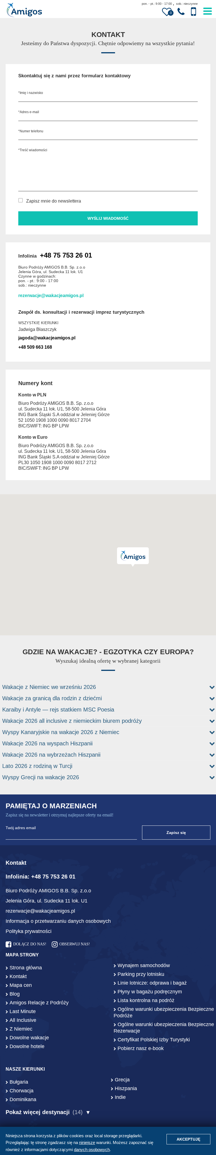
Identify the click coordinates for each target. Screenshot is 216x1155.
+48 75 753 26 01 (66, 255)
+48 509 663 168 (35, 347)
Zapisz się (176, 832)
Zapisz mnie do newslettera (53, 201)
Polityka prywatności (28, 931)
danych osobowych (92, 1149)
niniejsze (87, 1142)
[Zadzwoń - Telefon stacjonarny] (180, 12)
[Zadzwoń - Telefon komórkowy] (193, 12)
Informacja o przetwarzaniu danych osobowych (58, 921)
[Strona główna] (24, 10)
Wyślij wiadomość (108, 218)
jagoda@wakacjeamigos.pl (46, 337)
